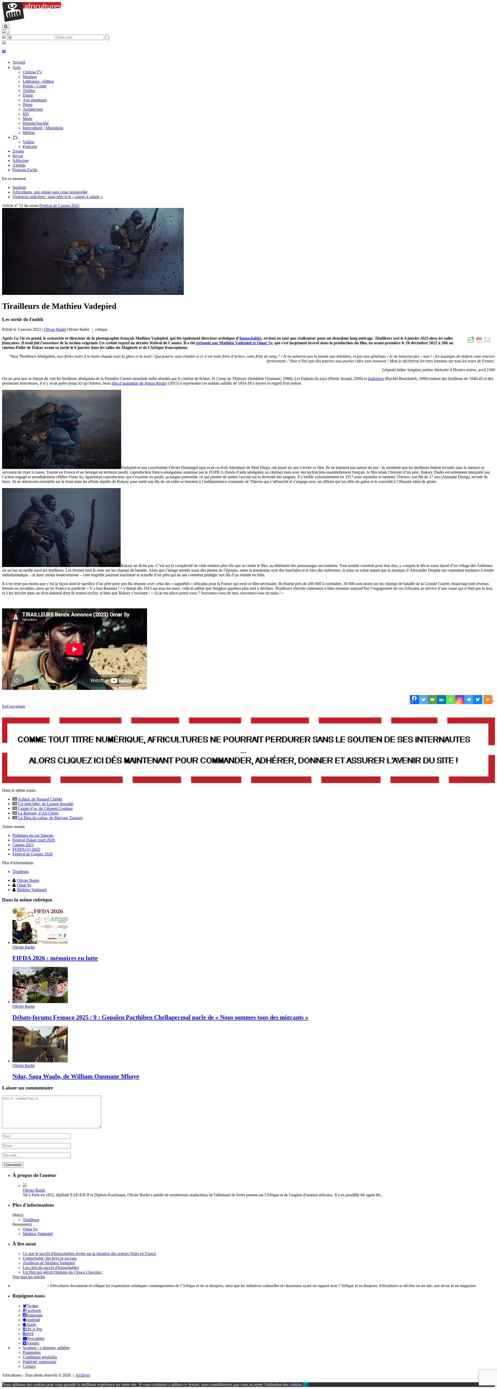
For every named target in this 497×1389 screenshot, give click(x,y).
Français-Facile (24, 170)
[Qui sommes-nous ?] (4, 43)
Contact (29, 1366)
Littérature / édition (38, 81)
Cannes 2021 (23, 844)
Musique (30, 76)
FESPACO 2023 (26, 849)
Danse (28, 95)
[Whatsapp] (450, 699)
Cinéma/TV (32, 72)
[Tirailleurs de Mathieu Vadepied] (93, 293)
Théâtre (29, 90)
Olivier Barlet (55, 329)
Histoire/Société (36, 123)
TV (15, 137)
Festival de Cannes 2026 (32, 854)
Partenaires (32, 1352)
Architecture (33, 109)
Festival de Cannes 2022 (59, 205)
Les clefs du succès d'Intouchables (51, 1267)
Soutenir (19, 187)
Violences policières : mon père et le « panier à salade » (57, 197)
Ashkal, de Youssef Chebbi (40, 799)
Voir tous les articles (28, 1277)
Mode (27, 118)
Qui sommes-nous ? (29, 1285)
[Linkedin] (441, 699)
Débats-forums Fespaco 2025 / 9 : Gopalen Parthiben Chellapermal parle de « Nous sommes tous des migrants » (160, 1017)
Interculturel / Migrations (43, 128)
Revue (17, 156)
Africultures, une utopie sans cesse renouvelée (49, 192)
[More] (488, 699)
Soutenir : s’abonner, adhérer (46, 1348)
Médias (29, 132)
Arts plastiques (35, 100)
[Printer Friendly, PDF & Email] (480, 343)
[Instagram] (459, 699)
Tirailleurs (20, 871)
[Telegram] (468, 699)
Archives (82, 1375)
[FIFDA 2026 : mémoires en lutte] (40, 942)
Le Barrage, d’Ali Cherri (38, 813)
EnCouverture (13, 706)
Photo (27, 104)
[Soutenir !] (248, 751)
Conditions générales (40, 1357)
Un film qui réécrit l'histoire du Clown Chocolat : (63, 1272)
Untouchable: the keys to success (50, 1258)
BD (26, 114)
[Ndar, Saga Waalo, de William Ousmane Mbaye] (40, 1061)
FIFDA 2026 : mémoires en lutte (55, 958)
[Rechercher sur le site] (5, 26)
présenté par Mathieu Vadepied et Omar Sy (234, 343)
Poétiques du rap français (32, 835)
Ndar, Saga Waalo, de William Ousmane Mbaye (75, 1076)
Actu (16, 67)
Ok (305, 1384)
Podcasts (30, 146)
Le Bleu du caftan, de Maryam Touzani (50, 818)
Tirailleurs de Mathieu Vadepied (49, 1263)
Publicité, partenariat (39, 1362)
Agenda (18, 165)
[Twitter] (423, 699)
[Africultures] (31, 21)
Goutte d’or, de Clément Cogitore (45, 808)
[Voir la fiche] (25, 1185)
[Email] (432, 699)
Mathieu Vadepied (32, 889)
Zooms (18, 151)
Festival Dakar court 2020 (33, 840)
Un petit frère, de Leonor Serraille (45, 804)
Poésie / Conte (34, 86)
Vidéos (28, 142)
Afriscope (20, 160)
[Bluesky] (477, 699)
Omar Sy (24, 885)
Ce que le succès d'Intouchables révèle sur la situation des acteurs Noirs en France (89, 1253)
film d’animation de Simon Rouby (139, 383)
